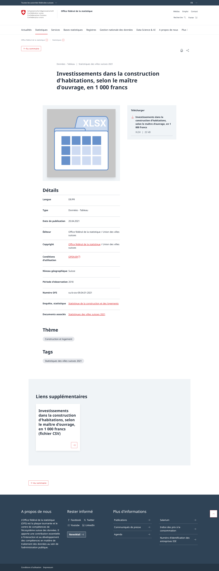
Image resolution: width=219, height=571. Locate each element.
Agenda (118, 534)
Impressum (48, 567)
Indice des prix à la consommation (170, 529)
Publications (120, 520)
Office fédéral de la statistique (77, 11)
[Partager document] (187, 50)
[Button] (74, 445)
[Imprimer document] (182, 50)
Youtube (75, 525)
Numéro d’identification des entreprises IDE (175, 539)
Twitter (90, 520)
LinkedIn (90, 525)
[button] (26, 29)
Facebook (76, 520)
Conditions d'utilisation (31, 567)
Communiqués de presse (127, 527)
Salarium (164, 520)
